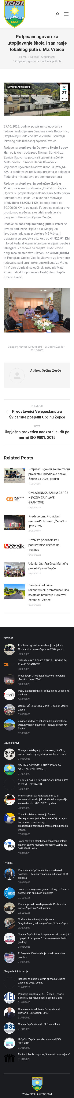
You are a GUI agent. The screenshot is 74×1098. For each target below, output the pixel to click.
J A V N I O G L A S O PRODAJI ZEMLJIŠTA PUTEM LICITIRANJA (43, 782)
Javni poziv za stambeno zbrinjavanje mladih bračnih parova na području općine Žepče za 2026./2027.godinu (42, 845)
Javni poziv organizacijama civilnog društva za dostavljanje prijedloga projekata (43, 891)
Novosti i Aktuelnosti (18, 87)
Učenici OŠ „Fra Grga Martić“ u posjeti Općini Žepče (48, 566)
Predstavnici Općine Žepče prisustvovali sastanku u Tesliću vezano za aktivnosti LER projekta (43, 874)
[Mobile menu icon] (66, 14)
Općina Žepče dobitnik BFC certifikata (39, 1024)
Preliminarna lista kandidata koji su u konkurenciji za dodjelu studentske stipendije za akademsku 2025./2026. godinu (42, 799)
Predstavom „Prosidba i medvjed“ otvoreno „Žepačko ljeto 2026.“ (47, 521)
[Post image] (14, 475)
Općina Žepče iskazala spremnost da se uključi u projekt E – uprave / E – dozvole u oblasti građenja (44, 938)
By (54, 346)
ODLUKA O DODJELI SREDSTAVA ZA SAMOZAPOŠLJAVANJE (39, 767)
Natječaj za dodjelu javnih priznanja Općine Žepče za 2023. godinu (41, 980)
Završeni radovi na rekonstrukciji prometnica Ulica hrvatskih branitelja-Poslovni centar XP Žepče (48, 593)
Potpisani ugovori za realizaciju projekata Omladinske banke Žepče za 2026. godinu (49, 474)
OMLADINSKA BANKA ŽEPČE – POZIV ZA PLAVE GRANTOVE (48, 497)
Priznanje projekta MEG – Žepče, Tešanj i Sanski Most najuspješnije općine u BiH (41, 996)
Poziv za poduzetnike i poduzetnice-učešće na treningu (43, 544)
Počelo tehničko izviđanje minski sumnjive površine (41, 955)
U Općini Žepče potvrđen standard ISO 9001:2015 (39, 1041)
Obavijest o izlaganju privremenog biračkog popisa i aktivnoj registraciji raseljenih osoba (42, 752)
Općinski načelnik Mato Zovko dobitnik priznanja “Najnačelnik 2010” (39, 1011)
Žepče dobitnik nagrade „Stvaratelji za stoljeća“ (44, 1054)
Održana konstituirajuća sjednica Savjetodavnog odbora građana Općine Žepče (43, 921)
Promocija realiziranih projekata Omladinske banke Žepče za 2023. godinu (42, 906)
